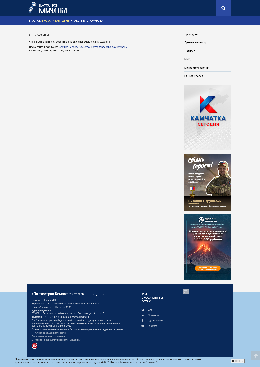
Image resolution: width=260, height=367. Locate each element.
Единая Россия (193, 76)
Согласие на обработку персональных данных (56, 340)
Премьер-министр (195, 42)
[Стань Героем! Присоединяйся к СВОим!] (207, 181)
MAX (150, 310)
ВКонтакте (153, 315)
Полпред (189, 51)
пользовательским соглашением (94, 359)
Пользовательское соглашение (48, 336)
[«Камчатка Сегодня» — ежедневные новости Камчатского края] (207, 117)
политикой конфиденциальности (54, 359)
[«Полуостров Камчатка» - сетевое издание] (48, 7)
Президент (191, 34)
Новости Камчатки (55, 20)
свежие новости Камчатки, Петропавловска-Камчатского (93, 47)
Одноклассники (155, 320)
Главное (35, 20)
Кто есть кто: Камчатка (87, 20)
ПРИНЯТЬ (237, 360)
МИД (187, 59)
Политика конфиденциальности (49, 332)
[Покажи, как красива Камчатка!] (207, 246)
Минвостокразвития (196, 67)
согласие (126, 359)
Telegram (152, 326)
